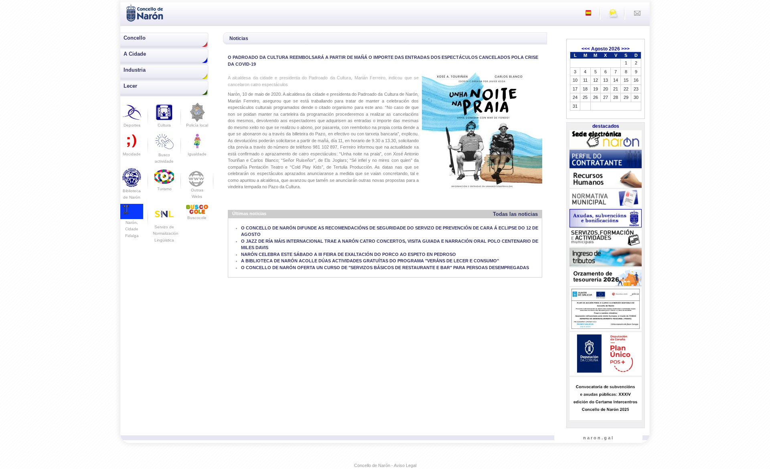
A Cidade (135, 54)
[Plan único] (605, 354)
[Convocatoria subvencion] (605, 398)
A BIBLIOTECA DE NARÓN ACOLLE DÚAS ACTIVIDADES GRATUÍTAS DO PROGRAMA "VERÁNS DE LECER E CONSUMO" (370, 260)
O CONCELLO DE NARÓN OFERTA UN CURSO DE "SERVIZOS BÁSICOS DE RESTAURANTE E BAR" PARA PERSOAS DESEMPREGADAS (385, 267)
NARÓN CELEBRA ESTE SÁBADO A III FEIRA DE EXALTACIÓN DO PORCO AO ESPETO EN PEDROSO (348, 254)
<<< (586, 49)
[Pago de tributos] (605, 257)
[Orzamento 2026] (605, 277)
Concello (135, 38)
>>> (625, 49)
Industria (135, 70)
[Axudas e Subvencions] (605, 218)
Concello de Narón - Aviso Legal (385, 465)
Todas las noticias (515, 214)
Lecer (130, 86)
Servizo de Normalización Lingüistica (165, 233)
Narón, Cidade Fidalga (132, 229)
